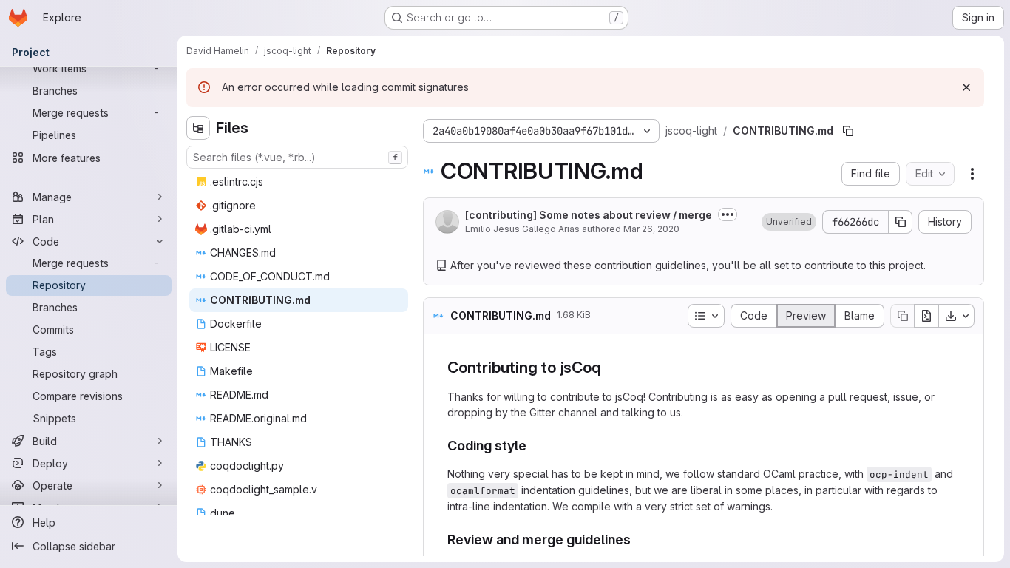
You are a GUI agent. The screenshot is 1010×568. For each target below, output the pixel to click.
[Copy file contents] (902, 316)
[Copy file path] (848, 131)
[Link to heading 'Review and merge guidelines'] (638, 539)
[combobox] (297, 157)
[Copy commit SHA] (900, 222)
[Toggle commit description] (727, 214)
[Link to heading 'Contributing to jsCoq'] (609, 367)
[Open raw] (926, 316)
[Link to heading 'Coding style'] (533, 445)
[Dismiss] (966, 87)
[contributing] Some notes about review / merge (588, 215)
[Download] (957, 316)
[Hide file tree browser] (198, 128)
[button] (789, 222)
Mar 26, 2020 (651, 228)
